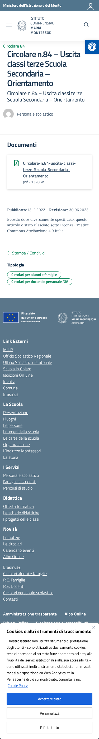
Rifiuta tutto (49, 727)
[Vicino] (93, 627)
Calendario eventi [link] (18, 550)
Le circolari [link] (12, 544)
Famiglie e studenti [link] (19, 481)
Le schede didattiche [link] (21, 512)
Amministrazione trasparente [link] (30, 614)
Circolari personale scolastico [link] (28, 592)
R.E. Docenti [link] (13, 586)
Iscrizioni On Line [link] (18, 375)
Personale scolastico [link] (21, 475)
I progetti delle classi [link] (21, 519)
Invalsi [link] (9, 381)
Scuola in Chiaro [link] (17, 369)
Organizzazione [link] (16, 444)
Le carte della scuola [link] (21, 438)
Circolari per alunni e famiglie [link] (34, 274)
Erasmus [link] (10, 394)
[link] (92, 47)
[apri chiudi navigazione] (9, 25)
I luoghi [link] (9, 419)
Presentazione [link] (15, 412)
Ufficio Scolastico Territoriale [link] (27, 362)
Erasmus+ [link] (12, 567)
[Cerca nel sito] (86, 25)
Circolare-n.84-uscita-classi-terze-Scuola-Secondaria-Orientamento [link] (49, 169)
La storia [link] (10, 457)
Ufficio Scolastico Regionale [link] (27, 356)
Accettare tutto (49, 699)
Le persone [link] (12, 425)
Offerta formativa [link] (18, 506)
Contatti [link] (10, 599)
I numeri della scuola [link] (21, 431)
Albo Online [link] (13, 556)
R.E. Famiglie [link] (14, 580)
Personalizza (49, 713)
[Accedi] (91, 5)
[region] (49, 681)
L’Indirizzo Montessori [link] (22, 451)
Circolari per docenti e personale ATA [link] (39, 281)
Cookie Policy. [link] (18, 685)
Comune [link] (10, 388)
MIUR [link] (8, 349)
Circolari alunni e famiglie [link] (25, 573)
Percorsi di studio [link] (17, 488)
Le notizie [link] (11, 537)
